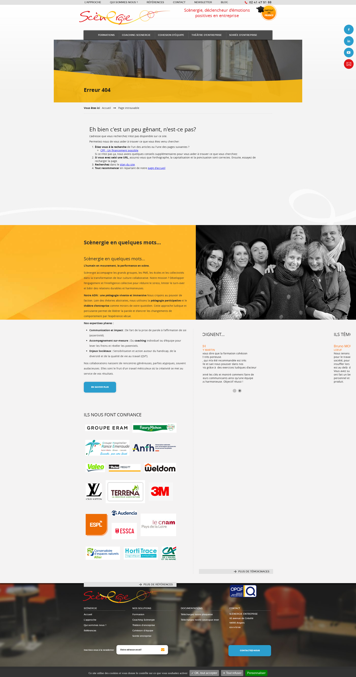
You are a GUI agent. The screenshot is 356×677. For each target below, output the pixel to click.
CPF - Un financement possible (119, 150)
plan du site (127, 164)
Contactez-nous (250, 651)
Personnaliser (256, 673)
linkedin (348, 41)
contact (348, 64)
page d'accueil (156, 168)
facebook (348, 29)
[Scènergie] (178, 15)
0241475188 (234, 627)
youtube (348, 52)
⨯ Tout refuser (232, 673)
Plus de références (158, 584)
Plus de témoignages (253, 571)
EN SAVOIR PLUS (100, 387)
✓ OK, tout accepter (204, 673)
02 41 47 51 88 (260, 2)
